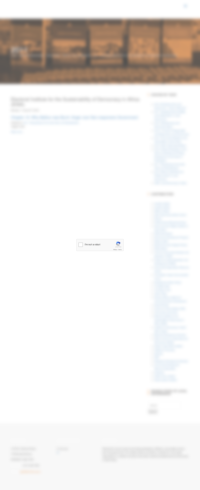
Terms (120, 249)
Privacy (115, 249)
